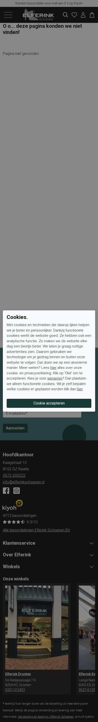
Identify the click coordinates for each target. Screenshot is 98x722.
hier (53, 368)
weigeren (54, 378)
